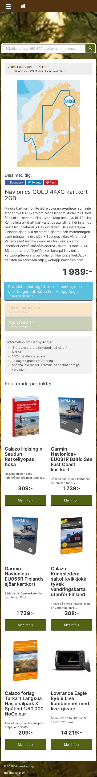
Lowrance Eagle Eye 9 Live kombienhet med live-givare (70, 701)
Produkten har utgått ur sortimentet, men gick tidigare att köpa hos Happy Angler (45, 291)
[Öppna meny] (8, 5)
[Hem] (23, 6)
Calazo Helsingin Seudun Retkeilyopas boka (23, 456)
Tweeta (36, 182)
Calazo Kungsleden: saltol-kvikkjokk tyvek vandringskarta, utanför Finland (69, 581)
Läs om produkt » (24, 309)
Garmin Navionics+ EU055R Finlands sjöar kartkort (24, 576)
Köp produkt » (21, 324)
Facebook (16, 182)
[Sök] (90, 48)
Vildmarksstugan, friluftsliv (48, 27)
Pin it (52, 182)
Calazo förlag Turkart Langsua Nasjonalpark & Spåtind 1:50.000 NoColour (24, 703)
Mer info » (25, 500)
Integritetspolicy (14, 772)
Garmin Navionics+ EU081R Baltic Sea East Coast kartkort (71, 459)
